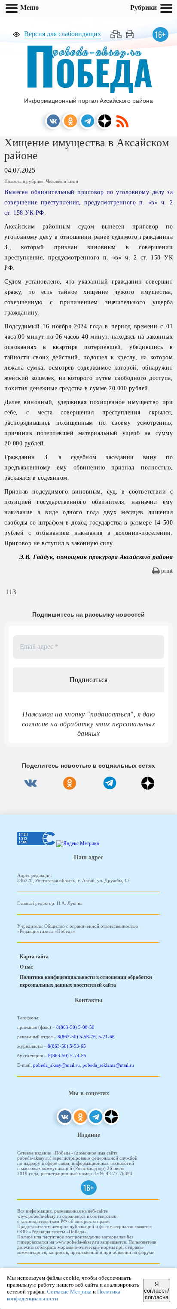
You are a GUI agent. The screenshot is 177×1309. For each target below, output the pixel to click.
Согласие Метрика (69, 1291)
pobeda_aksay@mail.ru (56, 1065)
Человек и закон (62, 181)
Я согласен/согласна (156, 1290)
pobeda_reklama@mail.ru (108, 1065)
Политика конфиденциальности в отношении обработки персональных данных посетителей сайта (86, 981)
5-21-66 (106, 1036)
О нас (26, 967)
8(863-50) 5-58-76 (77, 1036)
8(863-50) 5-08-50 (75, 1027)
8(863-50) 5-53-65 (67, 1046)
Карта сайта (34, 957)
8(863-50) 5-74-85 (67, 1055)
